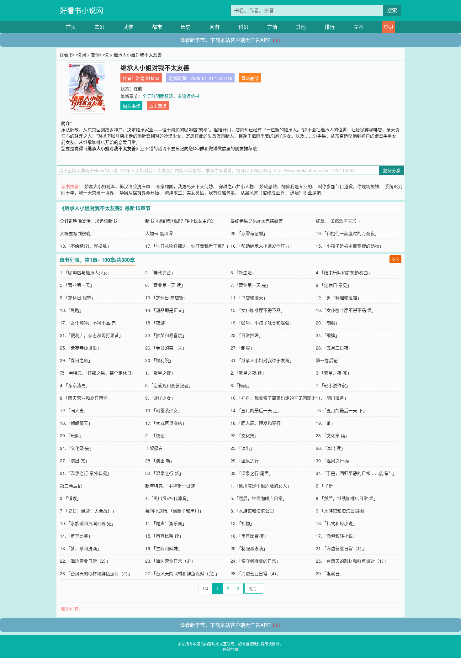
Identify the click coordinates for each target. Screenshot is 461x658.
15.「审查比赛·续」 (164, 536)
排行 (330, 26)
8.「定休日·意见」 (334, 285)
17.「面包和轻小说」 (336, 536)
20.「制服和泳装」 (249, 548)
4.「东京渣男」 (75, 385)
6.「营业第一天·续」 (165, 285)
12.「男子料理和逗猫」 (339, 297)
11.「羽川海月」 (332, 398)
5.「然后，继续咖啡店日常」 (258, 498)
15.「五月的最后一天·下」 (341, 410)
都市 (157, 26)
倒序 (395, 259)
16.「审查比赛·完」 (249, 536)
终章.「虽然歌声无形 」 (339, 221)
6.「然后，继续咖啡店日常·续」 (347, 498)
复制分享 (391, 170)
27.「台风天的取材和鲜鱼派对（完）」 (182, 573)
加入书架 (131, 106)
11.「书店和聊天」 (249, 297)
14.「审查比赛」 (76, 536)
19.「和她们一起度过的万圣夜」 (347, 233)
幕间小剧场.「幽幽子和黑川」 (174, 511)
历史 (186, 26)
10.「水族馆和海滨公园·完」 (88, 523)
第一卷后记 (327, 360)
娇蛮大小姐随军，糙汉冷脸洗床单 (117, 186)
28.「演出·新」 (160, 460)
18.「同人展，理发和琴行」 (257, 423)
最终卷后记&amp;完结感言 (256, 221)
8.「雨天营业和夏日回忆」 (86, 398)
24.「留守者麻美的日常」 (255, 561)
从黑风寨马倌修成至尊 (262, 192)
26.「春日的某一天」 (166, 348)
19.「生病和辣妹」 (163, 548)
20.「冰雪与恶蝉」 (249, 233)
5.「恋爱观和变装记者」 (169, 385)
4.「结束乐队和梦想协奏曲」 (344, 272)
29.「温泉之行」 (246, 460)
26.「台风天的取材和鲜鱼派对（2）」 (96, 573)
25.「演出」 (242, 448)
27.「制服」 (242, 348)
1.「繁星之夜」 (160, 373)
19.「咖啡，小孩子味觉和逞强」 (262, 322)
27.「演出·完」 (74, 460)
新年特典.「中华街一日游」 (172, 485)
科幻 (243, 26)
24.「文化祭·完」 (77, 448)
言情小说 (100, 54)
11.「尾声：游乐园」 (166, 523)
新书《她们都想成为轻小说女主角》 (180, 221)
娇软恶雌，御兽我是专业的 (285, 186)
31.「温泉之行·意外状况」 (85, 473)
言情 (272, 26)
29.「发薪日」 (330, 573)
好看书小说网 (81, 10)
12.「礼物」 (242, 523)
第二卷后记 (71, 485)
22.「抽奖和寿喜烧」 (166, 335)
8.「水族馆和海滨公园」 (254, 511)
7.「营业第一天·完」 (250, 285)
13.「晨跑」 (72, 310)
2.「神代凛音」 (160, 272)
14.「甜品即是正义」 (166, 310)
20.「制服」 (328, 322)
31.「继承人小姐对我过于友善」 (262, 360)
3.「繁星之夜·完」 (334, 373)
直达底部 (250, 78)
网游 (214, 26)
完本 (358, 26)
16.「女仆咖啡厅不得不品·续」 (346, 310)
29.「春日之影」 (76, 360)
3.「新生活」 (243, 272)
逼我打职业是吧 (305, 192)
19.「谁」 (325, 423)
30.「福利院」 (159, 360)
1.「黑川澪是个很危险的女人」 (260, 485)
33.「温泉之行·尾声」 (251, 473)
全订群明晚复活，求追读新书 (170, 96)
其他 (301, 26)
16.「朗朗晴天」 (76, 423)
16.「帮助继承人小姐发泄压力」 (262, 246)
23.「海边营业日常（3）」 (170, 561)
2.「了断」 (326, 485)
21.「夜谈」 (157, 435)
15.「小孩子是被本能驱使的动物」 (350, 246)
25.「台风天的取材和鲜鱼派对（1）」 (352, 561)
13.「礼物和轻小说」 (336, 523)
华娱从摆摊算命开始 (139, 192)
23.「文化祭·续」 (333, 435)
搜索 (392, 10)
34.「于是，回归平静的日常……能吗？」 (356, 473)
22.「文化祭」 (244, 435)
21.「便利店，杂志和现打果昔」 (91, 335)
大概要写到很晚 (75, 233)
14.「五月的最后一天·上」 (256, 410)
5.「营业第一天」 (77, 285)
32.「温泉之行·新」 (164, 473)
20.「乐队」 (72, 435)
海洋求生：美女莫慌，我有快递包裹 (200, 192)
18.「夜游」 (157, 322)
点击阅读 (158, 106)
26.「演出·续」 (330, 448)
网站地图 (230, 649)
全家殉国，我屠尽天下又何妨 (184, 186)
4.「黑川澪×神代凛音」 (168, 498)
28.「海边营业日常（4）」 (255, 573)
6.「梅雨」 (241, 385)
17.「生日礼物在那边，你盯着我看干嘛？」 (187, 246)
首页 (71, 26)
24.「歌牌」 (328, 335)
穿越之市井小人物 (236, 186)
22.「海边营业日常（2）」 (85, 561)
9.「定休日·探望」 (78, 297)
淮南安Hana (148, 78)
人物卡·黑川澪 (159, 233)
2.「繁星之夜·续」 (248, 373)
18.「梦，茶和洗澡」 (80, 548)
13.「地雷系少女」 (163, 410)
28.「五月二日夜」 (334, 348)
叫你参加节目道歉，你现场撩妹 (348, 186)
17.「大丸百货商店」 (166, 423)
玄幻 (99, 26)
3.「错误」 (70, 498)
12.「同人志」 (74, 410)
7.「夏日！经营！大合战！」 (88, 511)
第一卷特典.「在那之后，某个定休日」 (98, 373)
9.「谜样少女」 (160, 398)
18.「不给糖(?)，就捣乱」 (85, 246)
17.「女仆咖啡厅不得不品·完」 (90, 322)
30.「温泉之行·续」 (335, 460)
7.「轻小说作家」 (333, 385)
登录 (389, 26)
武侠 (128, 26)
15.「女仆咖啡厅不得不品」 (257, 310)
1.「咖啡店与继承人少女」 (86, 272)
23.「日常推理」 (246, 335)
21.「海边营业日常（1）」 (341, 548)
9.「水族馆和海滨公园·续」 (342, 511)
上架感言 (154, 448)
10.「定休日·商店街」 (166, 297)
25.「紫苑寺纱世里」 (80, 348)
